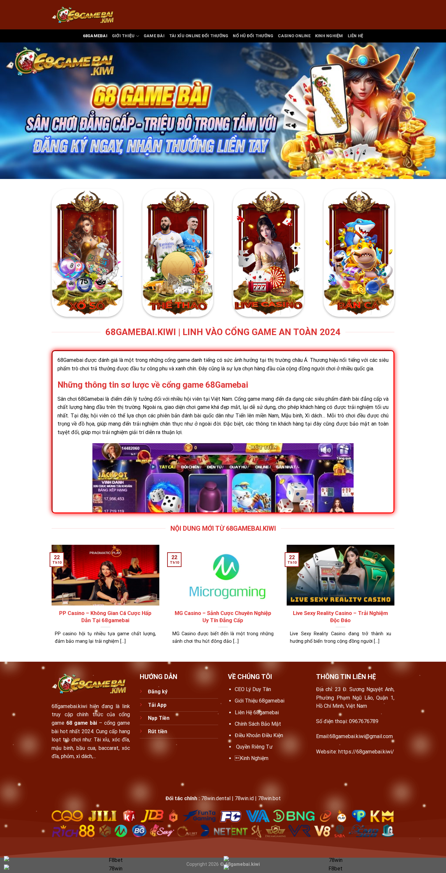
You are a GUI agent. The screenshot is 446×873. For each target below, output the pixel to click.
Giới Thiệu (123, 35)
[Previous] (50, 602)
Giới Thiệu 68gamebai (259, 701)
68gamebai (95, 35)
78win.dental (216, 798)
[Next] (396, 602)
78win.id (244, 798)
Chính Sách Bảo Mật (258, 724)
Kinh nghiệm (329, 35)
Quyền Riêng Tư (254, 747)
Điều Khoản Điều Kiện (259, 735)
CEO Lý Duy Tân (253, 689)
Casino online (294, 35)
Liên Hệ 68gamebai (257, 712)
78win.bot (269, 798)
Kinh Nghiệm (251, 758)
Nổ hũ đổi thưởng (253, 35)
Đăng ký (158, 691)
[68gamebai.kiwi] (84, 15)
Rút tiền (157, 731)
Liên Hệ (355, 35)
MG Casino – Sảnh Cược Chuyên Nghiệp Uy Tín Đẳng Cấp (223, 616)
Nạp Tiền (159, 718)
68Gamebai (91, 399)
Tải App (157, 705)
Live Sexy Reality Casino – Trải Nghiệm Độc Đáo (340, 616)
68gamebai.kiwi (69, 706)
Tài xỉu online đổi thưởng (198, 35)
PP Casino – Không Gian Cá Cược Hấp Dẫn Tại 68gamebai (105, 616)
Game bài (154, 35)
